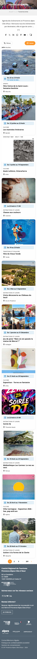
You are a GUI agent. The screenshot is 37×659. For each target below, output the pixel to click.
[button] (21, 5)
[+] (18, 30)
